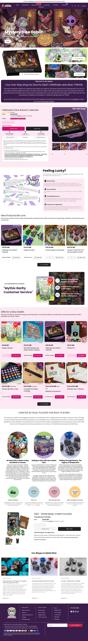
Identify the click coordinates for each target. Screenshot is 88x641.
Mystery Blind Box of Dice (10, 389)
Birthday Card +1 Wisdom (75, 389)
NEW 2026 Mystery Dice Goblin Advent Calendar (32, 349)
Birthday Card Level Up (52, 391)
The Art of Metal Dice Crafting (70, 581)
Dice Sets (80, 74)
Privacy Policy (41, 610)
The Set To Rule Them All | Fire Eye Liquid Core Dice (75, 251)
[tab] (64, 154)
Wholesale (41, 7)
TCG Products (57, 612)
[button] (56, 147)
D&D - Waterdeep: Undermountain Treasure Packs (53, 515)
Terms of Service (42, 617)
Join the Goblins (75, 625)
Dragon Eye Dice (29, 250)
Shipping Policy (42, 615)
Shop (17, 5)
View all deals (45, 264)
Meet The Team (26, 610)
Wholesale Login (26, 619)
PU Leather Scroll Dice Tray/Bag (31, 390)
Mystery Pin (71, 348)
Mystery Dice (25, 5)
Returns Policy (41, 612)
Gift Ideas (55, 5)
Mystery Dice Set (7, 348)
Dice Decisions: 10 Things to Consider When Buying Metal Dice (14, 582)
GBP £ (84, 6)
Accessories (47, 5)
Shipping (19, 116)
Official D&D (65, 5)
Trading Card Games (36, 5)
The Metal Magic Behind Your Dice (43, 581)
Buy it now (37, 128)
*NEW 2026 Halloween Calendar (31, 74)
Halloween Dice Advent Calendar (20, 110)
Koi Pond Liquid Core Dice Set (54, 250)
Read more (5, 598)
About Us (24, 612)
